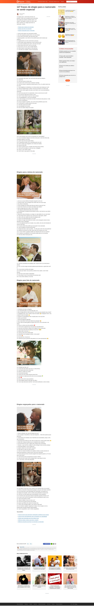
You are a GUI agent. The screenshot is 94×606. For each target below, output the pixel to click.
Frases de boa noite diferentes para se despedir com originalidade (32, 516)
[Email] (53, 544)
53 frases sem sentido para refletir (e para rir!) (66, 66)
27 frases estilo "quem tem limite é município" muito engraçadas (66, 57)
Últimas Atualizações (20, 604)
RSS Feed (48, 604)
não (31, 543)
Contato (31, 604)
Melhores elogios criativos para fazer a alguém (28, 520)
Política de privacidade (42, 604)
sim (28, 543)
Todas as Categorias (59, 604)
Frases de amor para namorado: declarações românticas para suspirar (33, 514)
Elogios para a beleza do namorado (26, 27)
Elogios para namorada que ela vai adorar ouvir (28, 518)
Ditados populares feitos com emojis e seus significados (67, 61)
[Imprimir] (55, 544)
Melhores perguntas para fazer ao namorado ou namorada (31, 521)
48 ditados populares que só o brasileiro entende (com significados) (67, 52)
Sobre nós (35, 604)
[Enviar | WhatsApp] (51, 544)
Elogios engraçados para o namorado (26, 30)
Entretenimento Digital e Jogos (43, 1)
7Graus (76, 604)
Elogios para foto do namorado (25, 28)
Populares (26, 604)
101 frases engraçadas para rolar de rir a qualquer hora (67, 76)
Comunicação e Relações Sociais (54, 1)
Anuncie (53, 604)
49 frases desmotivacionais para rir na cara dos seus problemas (67, 71)
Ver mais (67, 80)
